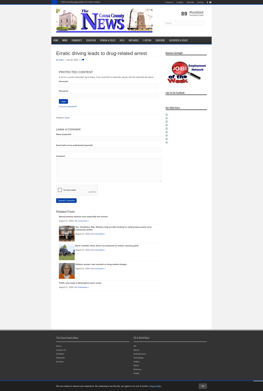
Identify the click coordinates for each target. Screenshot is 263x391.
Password (63, 91)
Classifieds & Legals (178, 40)
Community (77, 40)
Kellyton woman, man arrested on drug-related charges (101, 264)
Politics (137, 362)
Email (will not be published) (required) (74, 145)
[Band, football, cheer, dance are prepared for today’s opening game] (67, 252)
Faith (122, 40)
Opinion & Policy (107, 40)
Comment (60, 156)
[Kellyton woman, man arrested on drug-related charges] (67, 271)
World (136, 365)
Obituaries (134, 40)
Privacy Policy (155, 386)
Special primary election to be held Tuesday (78, 2)
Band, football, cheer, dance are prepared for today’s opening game (106, 246)
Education (91, 40)
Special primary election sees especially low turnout (83, 216)
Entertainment (140, 354)
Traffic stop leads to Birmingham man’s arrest (80, 283)
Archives (200, 2)
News (64, 40)
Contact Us (169, 2)
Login (63, 101)
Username (63, 81)
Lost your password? (68, 106)
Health (136, 373)
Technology (138, 358)
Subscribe (190, 2)
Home (55, 40)
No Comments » (82, 221)
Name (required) (63, 134)
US (135, 346)
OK (202, 386)
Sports (136, 350)
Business (137, 369)
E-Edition (180, 2)
